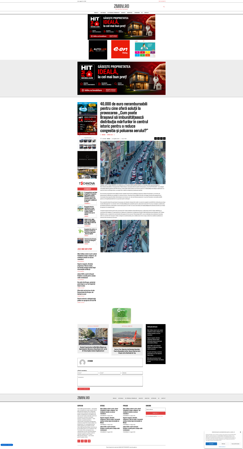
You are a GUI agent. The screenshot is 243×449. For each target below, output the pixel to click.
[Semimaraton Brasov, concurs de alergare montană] (80, 240)
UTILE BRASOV (80, 261)
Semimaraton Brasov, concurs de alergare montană (90, 240)
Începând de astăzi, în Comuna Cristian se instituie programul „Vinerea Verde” (90, 231)
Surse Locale (80, 287)
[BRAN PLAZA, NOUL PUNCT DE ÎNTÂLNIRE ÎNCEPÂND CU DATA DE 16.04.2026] (80, 221)
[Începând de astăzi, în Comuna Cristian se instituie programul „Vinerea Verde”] (80, 231)
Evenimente (87, 203)
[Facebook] (155, 138)
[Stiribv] (101, 138)
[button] (240, 432)
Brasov (86, 216)
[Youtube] (89, 441)
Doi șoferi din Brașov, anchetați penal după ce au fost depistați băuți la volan (86, 284)
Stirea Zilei (110, 134)
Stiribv (108, 138)
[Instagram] (82, 441)
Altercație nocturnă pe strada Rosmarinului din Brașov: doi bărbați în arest (86, 292)
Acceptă (211, 443)
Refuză (223, 443)
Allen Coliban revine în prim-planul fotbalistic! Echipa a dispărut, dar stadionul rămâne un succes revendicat (87, 256)
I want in (155, 413)
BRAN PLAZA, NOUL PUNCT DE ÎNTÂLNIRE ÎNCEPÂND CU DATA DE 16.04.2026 (90, 222)
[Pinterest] (161, 138)
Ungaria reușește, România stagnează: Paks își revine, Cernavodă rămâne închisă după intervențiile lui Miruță (86, 266)
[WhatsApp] (164, 138)
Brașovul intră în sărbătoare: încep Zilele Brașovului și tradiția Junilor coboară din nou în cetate (89, 210)
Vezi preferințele (235, 443)
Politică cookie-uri (222, 446)
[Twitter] (158, 138)
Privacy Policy (160, 416)
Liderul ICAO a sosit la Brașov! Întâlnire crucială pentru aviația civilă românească (86, 276)
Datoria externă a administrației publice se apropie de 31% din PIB (86, 299)
